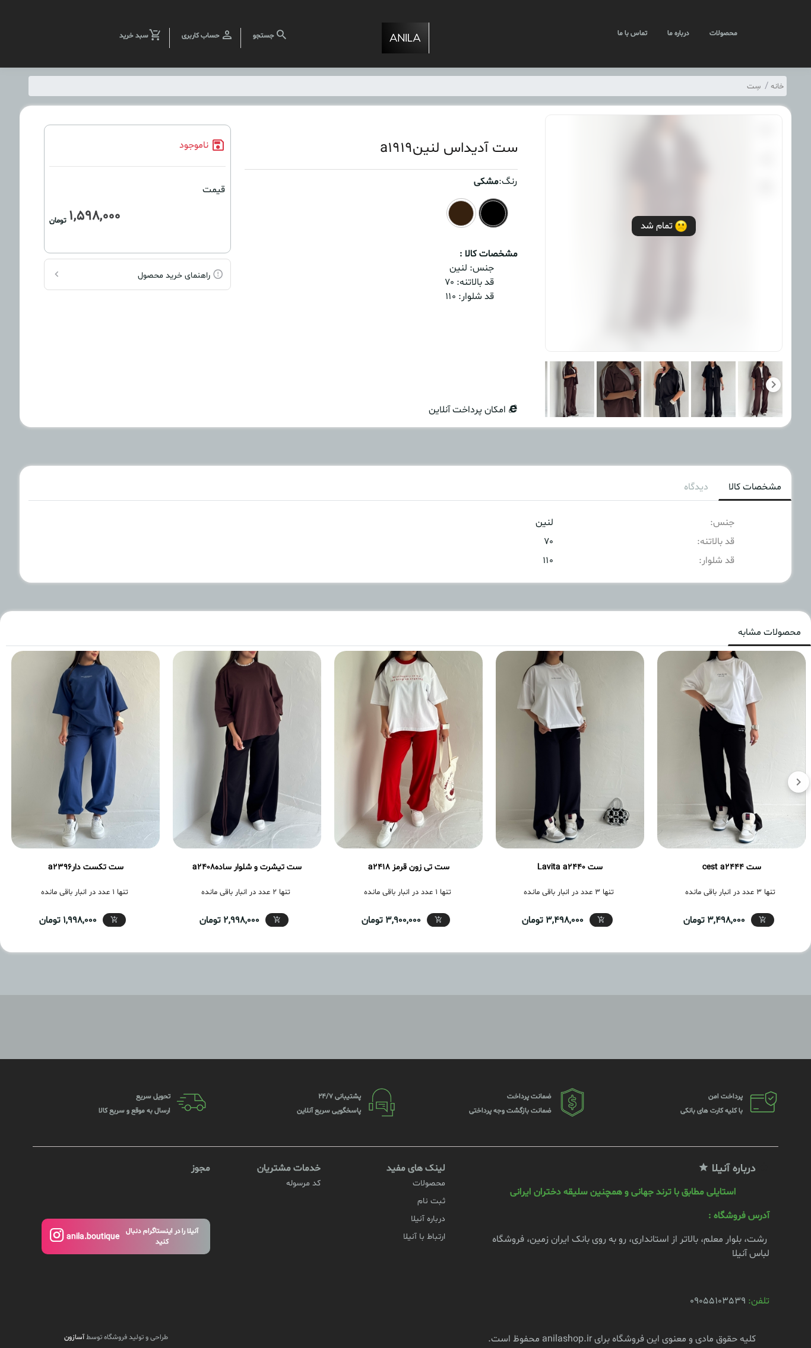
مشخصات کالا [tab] (754, 487)
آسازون (74, 1337)
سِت (754, 86)
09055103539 (718, 1301)
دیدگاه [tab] (696, 487)
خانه (777, 86)
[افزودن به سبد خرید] (762, 920)
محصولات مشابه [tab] (769, 632)
